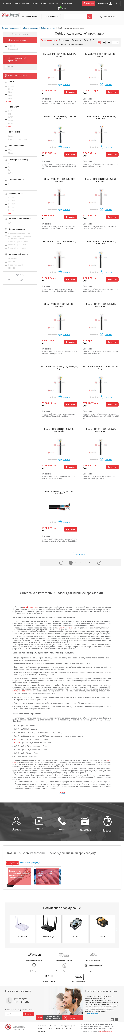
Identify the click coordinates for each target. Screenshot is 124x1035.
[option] (22, 929)
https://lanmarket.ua (105, 1032)
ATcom (11, 86)
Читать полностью (92, 1014)
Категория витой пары (19, 159)
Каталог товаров (31, 16)
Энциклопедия (67, 3)
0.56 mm (11, 210)
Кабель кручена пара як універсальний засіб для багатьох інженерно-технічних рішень (19, 874)
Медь (10, 153)
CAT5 (10, 164)
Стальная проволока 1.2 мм (19, 233)
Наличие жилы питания (19, 218)
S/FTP (10, 117)
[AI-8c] (102, 923)
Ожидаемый (13, 49)
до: (21, 280)
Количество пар (16, 180)
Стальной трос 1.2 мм (17, 245)
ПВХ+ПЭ (11, 268)
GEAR (10, 99)
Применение (14, 132)
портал (90, 3)
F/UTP (10, 124)
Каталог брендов (50, 16)
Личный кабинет (102, 3)
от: (9, 280)
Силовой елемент (16, 229)
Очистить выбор (19, 34)
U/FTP (10, 120)
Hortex (70, 628)
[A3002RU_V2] (48, 923)
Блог (57, 3)
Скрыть (62, 792)
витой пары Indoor (31, 607)
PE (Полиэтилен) (15, 259)
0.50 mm (11, 204)
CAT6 (10, 170)
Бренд (11, 82)
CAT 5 (16, 739)
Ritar (10, 92)
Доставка (35, 3)
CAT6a (10, 173)
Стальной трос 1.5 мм (17, 248)
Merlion (11, 95)
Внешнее (12, 136)
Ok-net (11, 67)
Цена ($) (20, 274)
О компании (7, 3)
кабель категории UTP (21, 691)
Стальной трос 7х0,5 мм (18, 242)
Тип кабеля (13, 107)
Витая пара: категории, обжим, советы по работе (47, 873)
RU (118, 3)
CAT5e (10, 167)
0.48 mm (11, 201)
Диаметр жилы (15, 193)
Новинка (11, 46)
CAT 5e (17, 743)
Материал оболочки (18, 254)
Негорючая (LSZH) (15, 265)
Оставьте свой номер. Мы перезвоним (19, 1010)
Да (9, 223)
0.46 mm (11, 198)
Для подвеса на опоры (17, 139)
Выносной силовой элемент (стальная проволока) (19, 237)
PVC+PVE (12, 262)
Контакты (17, 3)
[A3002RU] (22, 923)
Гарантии (51, 3)
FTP (9, 114)
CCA (10, 150)
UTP (10, 111)
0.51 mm (11, 207)
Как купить (26, 3)
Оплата (43, 3)
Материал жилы (16, 146)
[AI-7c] (75, 923)
